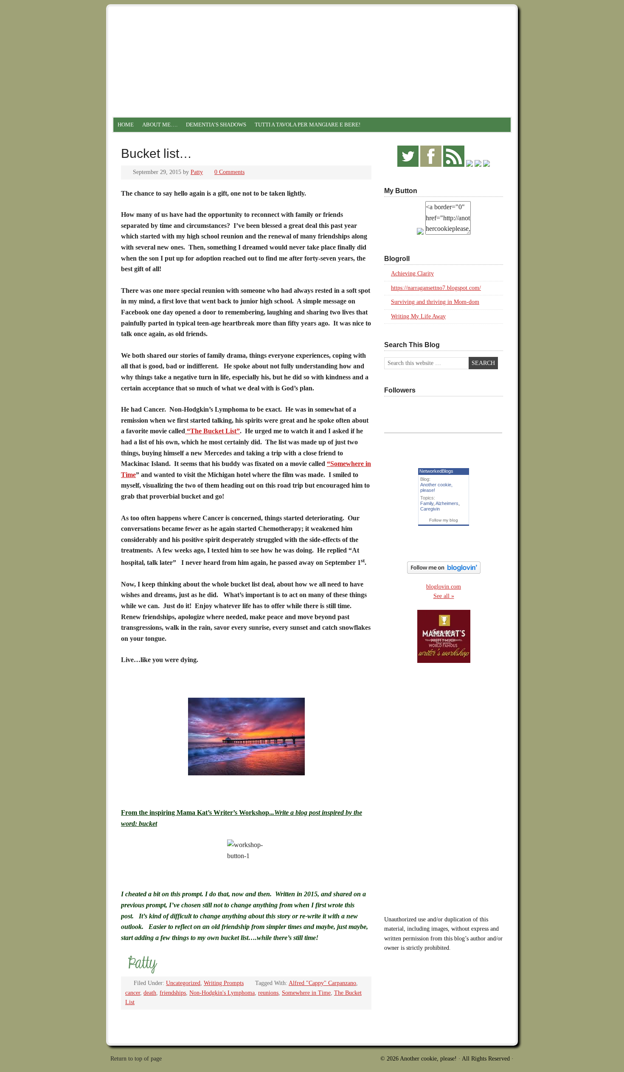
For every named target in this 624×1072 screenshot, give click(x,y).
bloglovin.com (443, 587)
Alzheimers (447, 503)
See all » (443, 596)
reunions (268, 993)
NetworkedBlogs (436, 471)
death (149, 993)
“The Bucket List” (212, 431)
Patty (197, 172)
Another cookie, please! (312, 42)
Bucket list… (156, 153)
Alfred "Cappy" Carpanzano (322, 983)
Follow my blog (443, 520)
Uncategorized (183, 983)
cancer (132, 993)
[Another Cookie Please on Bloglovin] (444, 572)
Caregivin (430, 508)
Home (126, 124)
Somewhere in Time (306, 993)
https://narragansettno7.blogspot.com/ (436, 288)
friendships (173, 993)
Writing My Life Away (418, 316)
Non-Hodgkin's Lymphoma (222, 993)
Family (426, 503)
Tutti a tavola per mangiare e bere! (307, 124)
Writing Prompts (224, 983)
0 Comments (229, 172)
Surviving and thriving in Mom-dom (435, 302)
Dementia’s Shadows (216, 124)
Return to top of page (136, 1058)
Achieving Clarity (412, 273)
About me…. (159, 124)
